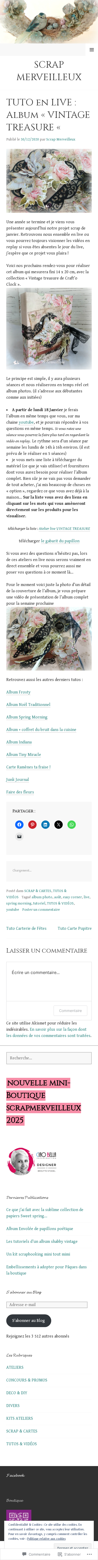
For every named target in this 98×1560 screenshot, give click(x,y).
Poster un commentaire (41, 910)
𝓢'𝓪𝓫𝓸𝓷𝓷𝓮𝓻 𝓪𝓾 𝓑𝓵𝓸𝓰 (23, 1292)
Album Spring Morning (27, 717)
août (57, 897)
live (86, 897)
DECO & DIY (16, 1393)
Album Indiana (19, 742)
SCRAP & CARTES (37, 891)
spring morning (18, 903)
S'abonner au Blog (28, 1320)
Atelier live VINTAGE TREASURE (64, 528)
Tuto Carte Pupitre (75, 928)
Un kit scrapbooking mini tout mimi (38, 1254)
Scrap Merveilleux (49, 71)
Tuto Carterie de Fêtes (26, 928)
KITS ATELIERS (19, 1418)
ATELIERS (15, 1367)
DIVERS (13, 1405)
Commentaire (70, 1010)
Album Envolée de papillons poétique (39, 1228)
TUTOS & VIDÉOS (60, 903)
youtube (26, 422)
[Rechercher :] (49, 1058)
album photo (42, 897)
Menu (91, 49)
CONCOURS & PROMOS (26, 1380)
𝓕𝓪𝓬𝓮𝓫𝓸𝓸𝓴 (15, 1475)
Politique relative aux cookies (46, 1538)
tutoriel (39, 903)
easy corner (72, 897)
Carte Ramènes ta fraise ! (28, 767)
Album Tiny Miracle (23, 754)
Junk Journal (17, 779)
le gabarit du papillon (60, 541)
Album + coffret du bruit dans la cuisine (41, 729)
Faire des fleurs (20, 792)
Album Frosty (18, 692)
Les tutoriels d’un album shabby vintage (42, 1241)
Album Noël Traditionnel (28, 704)
